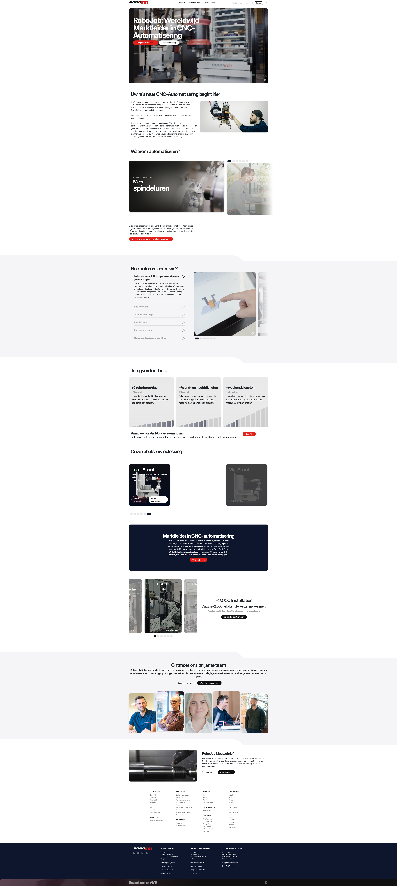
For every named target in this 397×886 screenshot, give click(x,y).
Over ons (209, 772)
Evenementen (207, 811)
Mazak (231, 795)
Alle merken (232, 827)
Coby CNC (153, 795)
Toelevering (180, 805)
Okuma (231, 810)
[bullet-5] (214, 338)
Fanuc (231, 800)
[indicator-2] (237, 161)
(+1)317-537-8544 (228, 866)
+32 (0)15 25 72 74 (167, 870)
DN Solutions (233, 807)
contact (258, 3)
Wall (151, 807)
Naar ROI (249, 434)
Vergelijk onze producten (158, 810)
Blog (204, 795)
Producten (182, 3)
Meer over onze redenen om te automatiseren (151, 239)
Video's (205, 800)
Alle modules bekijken (156, 820)
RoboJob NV (207, 826)
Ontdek (206, 3)
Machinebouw (180, 802)
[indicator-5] (247, 161)
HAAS (231, 802)
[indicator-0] (229, 161)
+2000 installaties (195, 3)
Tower (152, 805)
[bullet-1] (201, 338)
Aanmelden (225, 772)
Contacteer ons (207, 821)
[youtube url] (147, 853)
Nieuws (205, 797)
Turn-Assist (153, 800)
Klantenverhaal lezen (131, 630)
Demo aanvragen (253, 499)
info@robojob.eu (166, 866)
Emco (230, 797)
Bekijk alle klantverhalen (234, 617)
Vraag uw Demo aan (145, 43)
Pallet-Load (153, 802)
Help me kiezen (155, 812)
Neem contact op (168, 43)
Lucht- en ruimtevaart (182, 795)
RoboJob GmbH (208, 829)
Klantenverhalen (208, 802)
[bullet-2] (204, 338)
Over (213, 3)
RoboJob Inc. (207, 831)
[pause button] (265, 80)
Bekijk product (140, 507)
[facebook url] (134, 853)
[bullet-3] (207, 338)
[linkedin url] (138, 853)
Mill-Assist (153, 797)
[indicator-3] (240, 161)
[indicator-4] (243, 161)
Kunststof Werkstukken (183, 812)
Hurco (231, 817)
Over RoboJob (198, 560)
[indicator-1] (233, 161)
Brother (231, 815)
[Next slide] (250, 189)
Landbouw (179, 797)
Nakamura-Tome (234, 812)
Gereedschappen (181, 815)
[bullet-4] (211, 338)
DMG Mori (232, 820)
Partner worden (181, 825)
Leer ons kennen (185, 683)
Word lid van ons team (209, 683)
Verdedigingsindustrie (183, 800)
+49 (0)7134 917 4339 (197, 870)
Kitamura (231, 825)
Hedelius (231, 805)
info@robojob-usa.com (230, 862)
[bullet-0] (197, 338)
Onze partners (207, 824)
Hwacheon (232, 822)
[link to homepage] (139, 2)
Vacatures (179, 823)
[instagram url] (142, 853)
